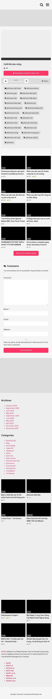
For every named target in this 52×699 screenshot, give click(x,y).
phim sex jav (11, 458)
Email (6, 319)
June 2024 (10, 418)
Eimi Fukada (10, 446)
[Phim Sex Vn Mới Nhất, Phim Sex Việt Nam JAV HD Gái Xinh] (19, 4)
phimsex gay (12, 93)
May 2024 (10, 421)
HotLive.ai (10, 668)
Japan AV (9, 448)
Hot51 (3, 652)
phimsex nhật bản (14, 128)
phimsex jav (31, 103)
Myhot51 (9, 676)
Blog (7, 443)
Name (6, 309)
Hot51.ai (9, 666)
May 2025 (10, 413)
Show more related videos (26, 253)
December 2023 (12, 426)
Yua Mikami (10, 471)
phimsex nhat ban (30, 123)
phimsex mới (12, 118)
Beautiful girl (11, 441)
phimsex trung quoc (31, 133)
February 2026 (11, 406)
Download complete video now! (27, 73)
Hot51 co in (10, 673)
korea (8, 453)
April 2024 (10, 423)
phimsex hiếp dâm (29, 98)
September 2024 (12, 416)
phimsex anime (32, 88)
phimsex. (10, 142)
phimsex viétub (31, 138)
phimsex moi (27, 118)
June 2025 (10, 411)
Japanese (10, 451)
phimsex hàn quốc (29, 93)
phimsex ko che (13, 113)
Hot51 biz (10, 671)
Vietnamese (11, 468)
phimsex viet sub (13, 138)
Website (7, 330)
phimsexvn (10, 463)
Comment (7, 278)
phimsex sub (31, 128)
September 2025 (12, 408)
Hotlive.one (10, 681)
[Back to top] (47, 694)
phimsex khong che (14, 108)
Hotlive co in (11, 678)
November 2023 (12, 428)
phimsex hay (12, 98)
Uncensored (10, 466)
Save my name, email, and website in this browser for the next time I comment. (26, 343)
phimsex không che (35, 108)
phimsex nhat (12, 123)
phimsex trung (12, 133)
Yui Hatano (10, 473)
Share (45, 81)
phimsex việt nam (14, 88)
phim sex (9, 456)
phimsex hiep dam (14, 103)
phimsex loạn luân (31, 113)
